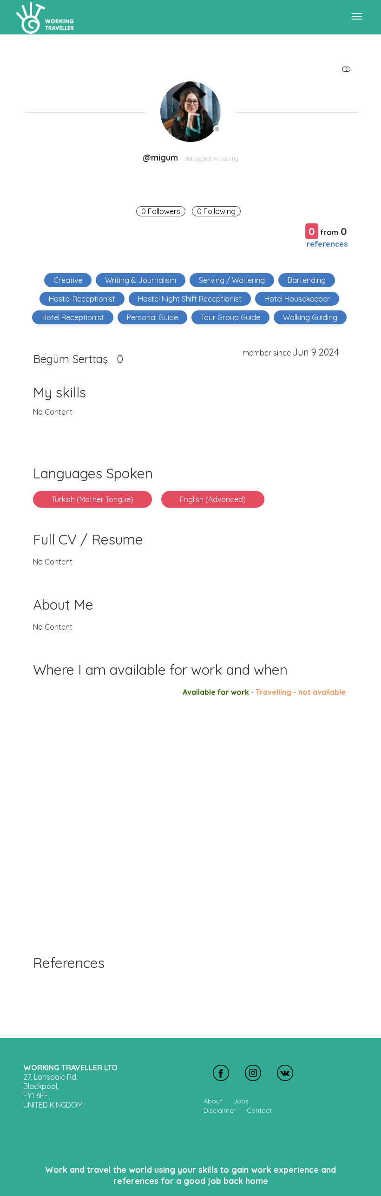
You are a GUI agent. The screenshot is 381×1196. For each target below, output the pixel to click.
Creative (67, 280)
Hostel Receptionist (82, 298)
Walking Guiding (310, 317)
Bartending (307, 280)
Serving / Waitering (232, 280)
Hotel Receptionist (72, 317)
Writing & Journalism (140, 280)
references (327, 244)
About (213, 1101)
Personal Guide (152, 317)
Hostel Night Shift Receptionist (190, 298)
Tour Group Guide (230, 317)
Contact (259, 1110)
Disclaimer (220, 1110)
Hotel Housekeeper (297, 298)
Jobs (241, 1101)
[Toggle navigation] (357, 16)
